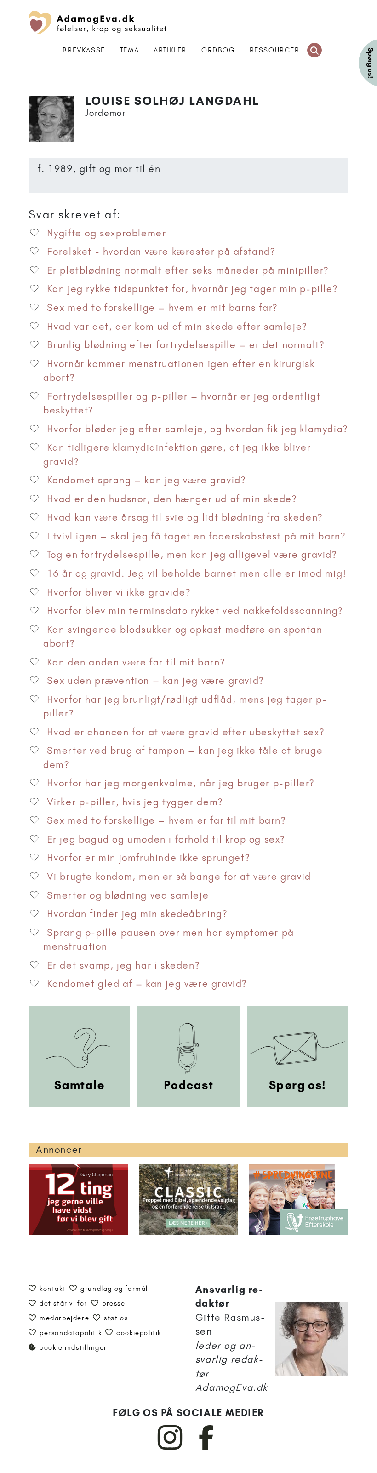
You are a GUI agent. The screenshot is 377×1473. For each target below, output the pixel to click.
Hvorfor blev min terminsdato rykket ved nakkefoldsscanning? (195, 610)
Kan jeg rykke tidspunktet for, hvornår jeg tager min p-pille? (192, 288)
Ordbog (218, 50)
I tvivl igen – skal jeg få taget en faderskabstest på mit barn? (196, 536)
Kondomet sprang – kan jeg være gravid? (146, 480)
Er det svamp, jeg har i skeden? (123, 965)
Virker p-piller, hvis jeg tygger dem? (135, 802)
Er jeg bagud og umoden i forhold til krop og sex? (166, 839)
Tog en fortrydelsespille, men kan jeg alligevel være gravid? (192, 554)
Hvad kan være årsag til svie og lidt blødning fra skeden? (185, 517)
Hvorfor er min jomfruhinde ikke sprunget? (148, 857)
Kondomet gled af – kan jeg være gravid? (147, 983)
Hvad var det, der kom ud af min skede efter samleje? (177, 326)
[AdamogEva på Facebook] (206, 1447)
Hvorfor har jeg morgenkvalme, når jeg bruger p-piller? (180, 783)
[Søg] (314, 50)
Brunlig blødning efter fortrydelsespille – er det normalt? (186, 344)
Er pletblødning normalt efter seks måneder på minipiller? (188, 270)
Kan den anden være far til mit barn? (136, 662)
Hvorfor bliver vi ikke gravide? (119, 592)
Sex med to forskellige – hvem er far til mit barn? (166, 820)
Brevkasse (84, 50)
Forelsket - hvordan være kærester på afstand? (161, 251)
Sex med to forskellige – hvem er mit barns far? (162, 307)
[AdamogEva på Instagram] (170, 1447)
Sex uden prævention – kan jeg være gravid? (155, 680)
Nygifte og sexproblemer (106, 233)
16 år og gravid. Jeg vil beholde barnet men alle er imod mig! (197, 573)
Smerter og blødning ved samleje (128, 895)
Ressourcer (275, 50)
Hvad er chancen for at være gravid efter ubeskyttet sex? (186, 732)
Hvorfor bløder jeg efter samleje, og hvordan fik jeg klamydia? (197, 429)
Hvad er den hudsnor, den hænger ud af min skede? (172, 498)
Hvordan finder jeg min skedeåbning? (137, 913)
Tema (129, 50)
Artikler (170, 50)
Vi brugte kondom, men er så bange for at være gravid (179, 876)
